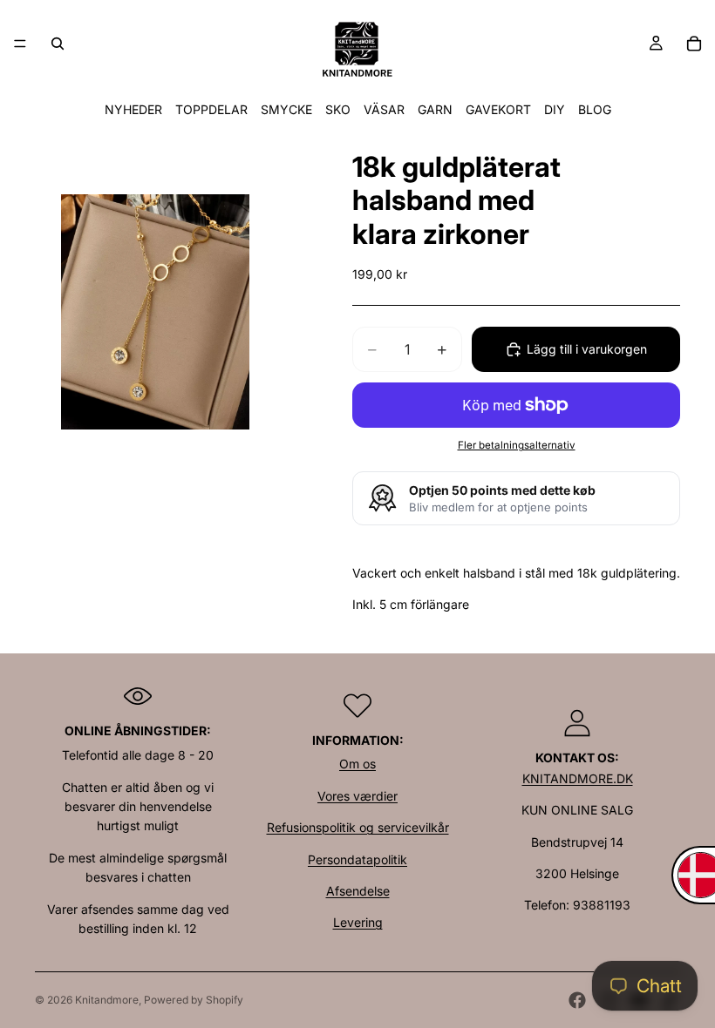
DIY (554, 109)
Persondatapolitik (357, 859)
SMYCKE (286, 109)
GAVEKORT (498, 109)
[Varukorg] (694, 43)
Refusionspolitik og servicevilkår (358, 827)
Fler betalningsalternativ (516, 445)
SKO (338, 109)
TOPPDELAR (211, 109)
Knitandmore (107, 999)
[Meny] (20, 44)
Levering (358, 922)
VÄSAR (384, 109)
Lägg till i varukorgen (587, 349)
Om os (357, 763)
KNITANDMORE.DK (577, 778)
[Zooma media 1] (155, 311)
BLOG (594, 109)
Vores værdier (357, 795)
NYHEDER (133, 109)
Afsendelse (358, 890)
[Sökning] (57, 43)
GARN (435, 109)
